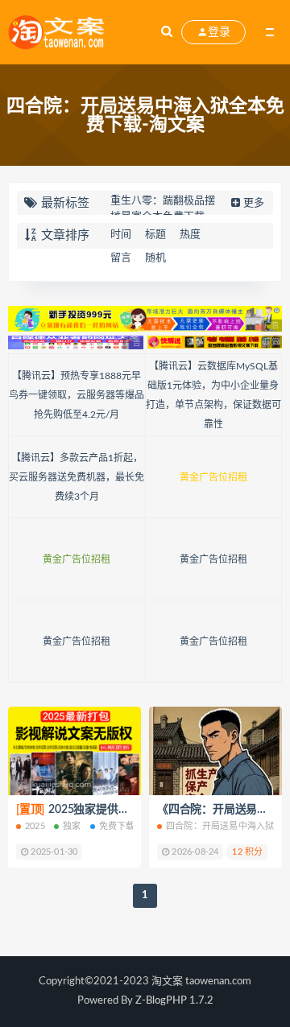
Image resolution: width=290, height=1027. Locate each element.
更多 (253, 203)
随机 (155, 258)
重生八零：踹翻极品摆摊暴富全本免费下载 (162, 209)
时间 (120, 234)
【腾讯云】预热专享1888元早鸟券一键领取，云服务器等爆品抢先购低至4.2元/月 (76, 395)
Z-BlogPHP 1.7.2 (174, 1001)
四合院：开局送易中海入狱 (220, 826)
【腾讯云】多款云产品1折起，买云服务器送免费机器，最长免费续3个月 (76, 477)
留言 (120, 258)
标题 (155, 234)
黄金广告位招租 (213, 477)
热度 (190, 234)
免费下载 (117, 826)
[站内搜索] (166, 32)
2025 (35, 826)
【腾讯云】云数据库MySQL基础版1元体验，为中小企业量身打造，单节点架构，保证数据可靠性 (213, 395)
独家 (72, 826)
